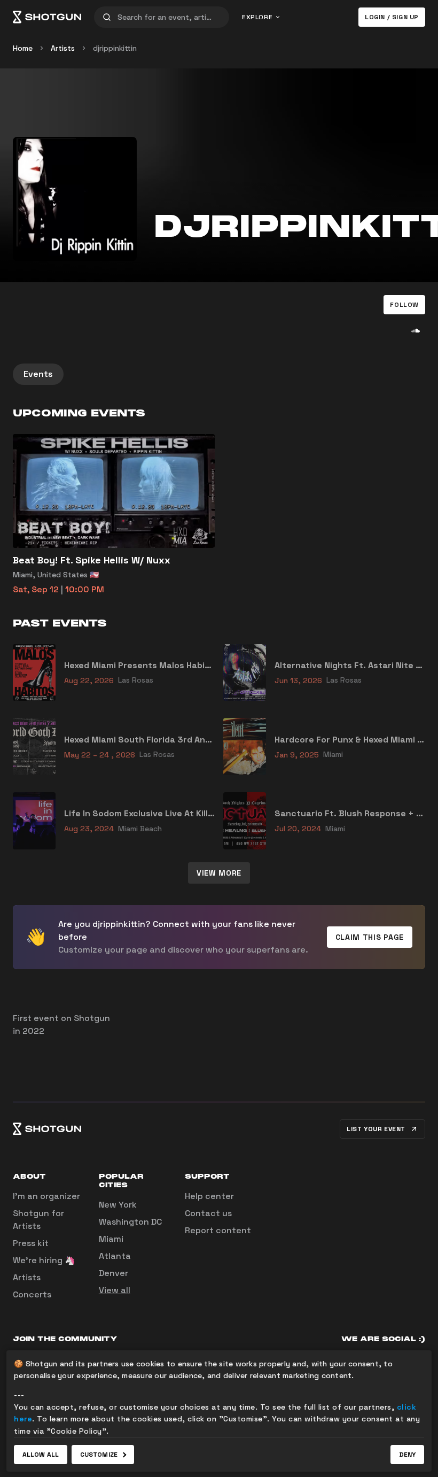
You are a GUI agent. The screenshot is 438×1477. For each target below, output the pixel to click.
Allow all (40, 1454)
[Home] (47, 17)
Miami (111, 1238)
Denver (113, 1273)
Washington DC (130, 1221)
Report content (218, 1230)
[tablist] (219, 374)
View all (114, 1290)
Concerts (32, 1294)
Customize (99, 1454)
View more (219, 873)
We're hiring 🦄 (44, 1260)
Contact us (208, 1213)
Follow (404, 304)
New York (118, 1204)
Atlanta (115, 1256)
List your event (376, 1129)
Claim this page (369, 937)
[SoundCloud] (415, 330)
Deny (407, 1454)
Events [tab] (38, 374)
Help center (209, 1196)
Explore (257, 17)
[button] (404, 304)
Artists (63, 48)
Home (23, 48)
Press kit (31, 1243)
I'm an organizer (46, 1196)
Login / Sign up (392, 17)
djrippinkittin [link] (115, 48)
